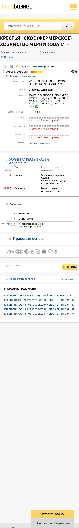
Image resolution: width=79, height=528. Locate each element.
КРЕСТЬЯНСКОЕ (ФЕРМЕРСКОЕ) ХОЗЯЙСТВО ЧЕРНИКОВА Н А (39, 295)
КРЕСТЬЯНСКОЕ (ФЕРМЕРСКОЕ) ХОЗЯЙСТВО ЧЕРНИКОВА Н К (39, 304)
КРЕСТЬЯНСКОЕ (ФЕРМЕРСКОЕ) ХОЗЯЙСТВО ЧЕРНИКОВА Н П (39, 309)
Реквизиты (49, 52)
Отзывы (8, 57)
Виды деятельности (15, 52)
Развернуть (66, 279)
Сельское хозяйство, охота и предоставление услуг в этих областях (53, 179)
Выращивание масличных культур (52, 189)
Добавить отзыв (69, 267)
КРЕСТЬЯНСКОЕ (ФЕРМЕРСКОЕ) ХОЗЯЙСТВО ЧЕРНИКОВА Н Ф (39, 313)
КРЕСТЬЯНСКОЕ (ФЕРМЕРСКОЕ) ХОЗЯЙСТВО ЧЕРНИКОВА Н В (39, 300)
